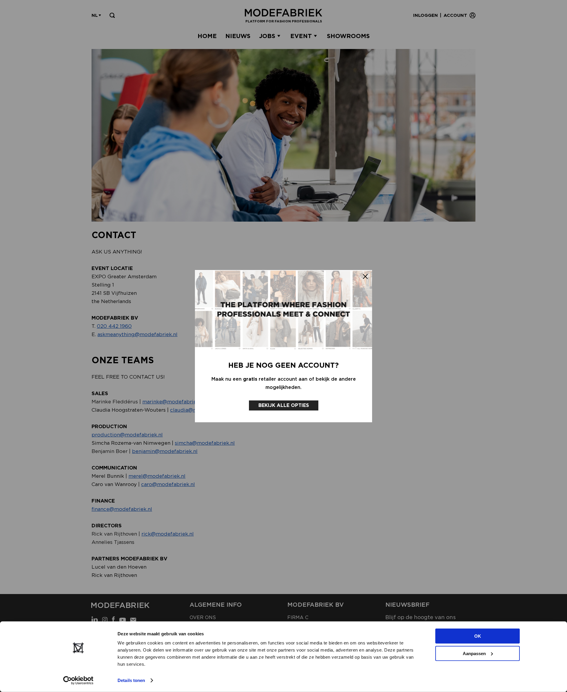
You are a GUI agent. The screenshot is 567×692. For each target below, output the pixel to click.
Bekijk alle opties (283, 405)
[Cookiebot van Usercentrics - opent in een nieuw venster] (78, 680)
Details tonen (131, 680)
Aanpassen (474, 653)
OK (477, 636)
